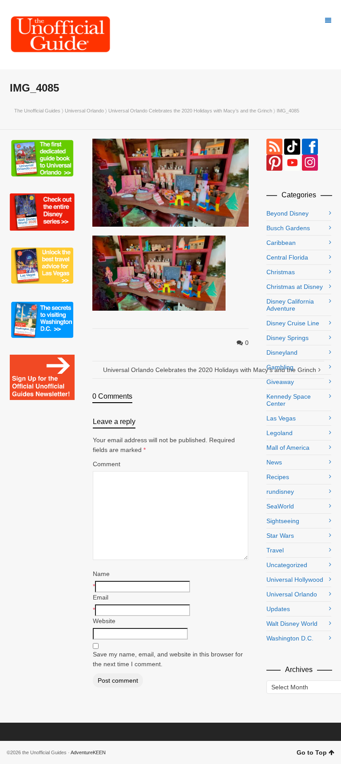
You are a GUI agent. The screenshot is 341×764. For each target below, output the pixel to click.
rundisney (280, 491)
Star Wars (280, 535)
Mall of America (287, 447)
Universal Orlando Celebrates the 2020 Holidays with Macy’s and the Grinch (190, 110)
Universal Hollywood (294, 579)
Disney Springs (287, 337)
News (274, 462)
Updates (278, 608)
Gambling (279, 367)
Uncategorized (286, 564)
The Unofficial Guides (37, 110)
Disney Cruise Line (292, 323)
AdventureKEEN (88, 752)
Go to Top (312, 752)
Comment (106, 464)
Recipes (277, 476)
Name (101, 573)
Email (100, 597)
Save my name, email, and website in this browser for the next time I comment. (168, 659)
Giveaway (280, 381)
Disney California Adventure (290, 305)
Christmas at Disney (294, 286)
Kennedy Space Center (288, 400)
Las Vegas (281, 418)
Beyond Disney (287, 213)
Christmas (280, 272)
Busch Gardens (288, 228)
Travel (275, 550)
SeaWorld (280, 506)
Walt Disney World (291, 623)
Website (104, 620)
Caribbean (281, 242)
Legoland (279, 432)
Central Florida (287, 257)
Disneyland (281, 352)
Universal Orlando (84, 110)
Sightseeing (282, 520)
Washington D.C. (289, 638)
